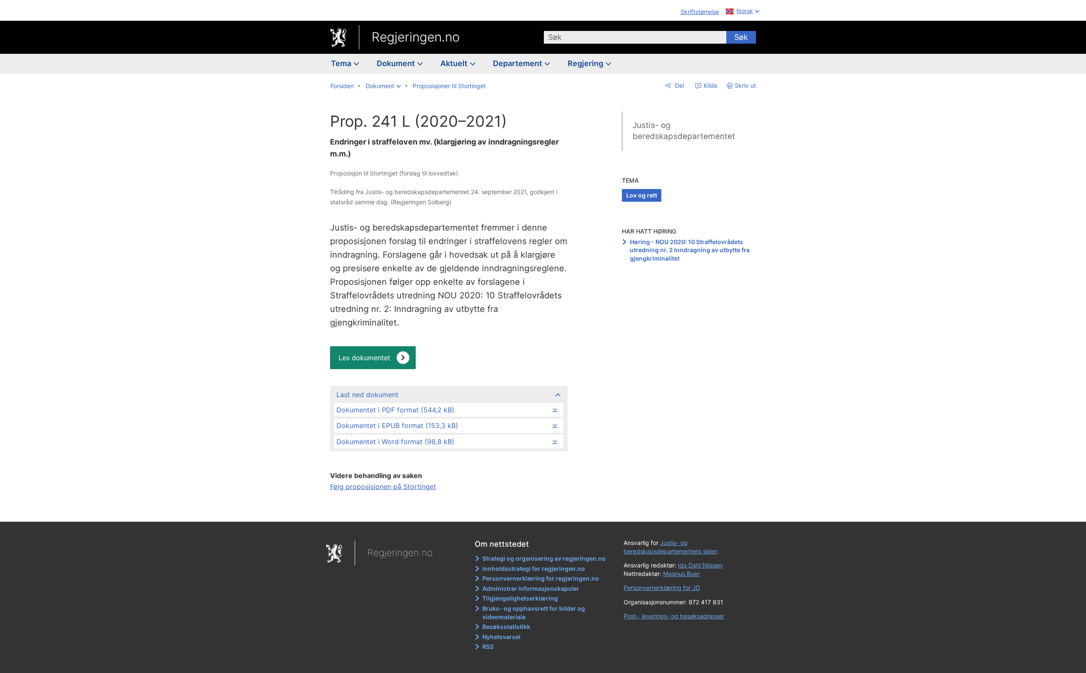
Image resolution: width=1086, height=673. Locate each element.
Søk (741, 37)
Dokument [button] (397, 63)
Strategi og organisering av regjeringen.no (544, 558)
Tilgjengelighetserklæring (520, 598)
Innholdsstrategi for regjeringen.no (533, 568)
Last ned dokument (367, 394)
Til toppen (448, 509)
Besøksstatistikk (506, 626)
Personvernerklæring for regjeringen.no (540, 578)
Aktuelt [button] (454, 63)
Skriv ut (745, 85)
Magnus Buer (681, 573)
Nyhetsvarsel (501, 636)
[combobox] (635, 37)
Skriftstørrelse (699, 11)
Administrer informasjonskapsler (530, 588)
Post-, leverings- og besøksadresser (674, 616)
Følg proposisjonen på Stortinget (383, 486)
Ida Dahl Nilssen (700, 565)
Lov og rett (641, 195)
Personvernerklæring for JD (662, 587)
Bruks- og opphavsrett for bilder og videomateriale (533, 612)
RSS (488, 646)
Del (678, 85)
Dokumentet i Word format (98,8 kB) (395, 441)
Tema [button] (342, 63)
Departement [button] (518, 63)
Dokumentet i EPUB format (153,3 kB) (397, 425)
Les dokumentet (364, 357)
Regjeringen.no (416, 36)
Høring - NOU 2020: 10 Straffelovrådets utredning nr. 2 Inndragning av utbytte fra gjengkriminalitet (690, 250)
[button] (383, 86)
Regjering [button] (586, 63)
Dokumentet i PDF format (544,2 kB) (395, 410)
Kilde (709, 85)
